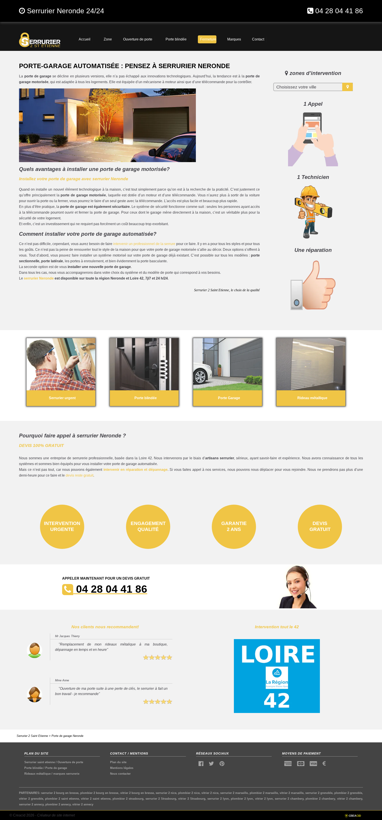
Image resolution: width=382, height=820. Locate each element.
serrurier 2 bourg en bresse (59, 793)
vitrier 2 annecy (82, 804)
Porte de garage (56, 768)
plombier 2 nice (189, 793)
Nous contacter (120, 773)
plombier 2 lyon (242, 798)
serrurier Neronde (39, 278)
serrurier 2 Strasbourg (160, 798)
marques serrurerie (66, 773)
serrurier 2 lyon (218, 798)
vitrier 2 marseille (292, 793)
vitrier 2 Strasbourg (191, 798)
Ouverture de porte (70, 762)
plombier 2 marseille (264, 793)
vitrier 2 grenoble (31, 798)
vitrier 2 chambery (349, 798)
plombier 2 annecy (58, 804)
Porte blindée (33, 768)
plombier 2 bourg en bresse (99, 793)
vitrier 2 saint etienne (95, 798)
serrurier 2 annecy (31, 804)
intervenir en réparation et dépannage (135, 469)
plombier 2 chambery (320, 798)
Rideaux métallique (37, 773)
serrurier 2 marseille (234, 793)
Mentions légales (121, 768)
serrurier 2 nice (166, 793)
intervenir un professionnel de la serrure (144, 244)
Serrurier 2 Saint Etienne (32, 736)
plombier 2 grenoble (348, 793)
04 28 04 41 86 (339, 11)
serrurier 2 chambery (289, 798)
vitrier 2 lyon (264, 798)
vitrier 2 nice (209, 793)
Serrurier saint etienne (39, 762)
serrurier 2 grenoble (318, 793)
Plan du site (118, 762)
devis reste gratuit (79, 475)
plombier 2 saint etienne (62, 798)
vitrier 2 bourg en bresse (137, 793)
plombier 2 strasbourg (128, 798)
